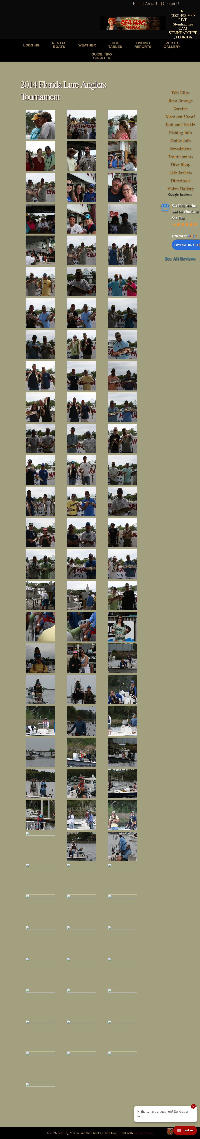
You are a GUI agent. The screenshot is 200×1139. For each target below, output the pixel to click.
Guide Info (180, 140)
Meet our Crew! (180, 116)
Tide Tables (115, 44)
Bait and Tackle (180, 124)
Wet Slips (180, 92)
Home (137, 3)
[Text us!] (185, 1131)
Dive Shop (180, 164)
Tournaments (180, 156)
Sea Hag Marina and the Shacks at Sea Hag (185, 211)
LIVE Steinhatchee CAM (183, 24)
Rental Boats (59, 44)
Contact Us (171, 3)
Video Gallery (180, 188)
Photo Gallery (172, 44)
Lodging (31, 45)
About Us (152, 3)
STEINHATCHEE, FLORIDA (183, 35)
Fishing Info (180, 132)
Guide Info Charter (101, 56)
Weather (87, 45)
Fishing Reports (142, 44)
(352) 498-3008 (183, 15)
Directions (180, 180)
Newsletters (180, 148)
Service (180, 108)
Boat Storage (180, 100)
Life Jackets (180, 172)
